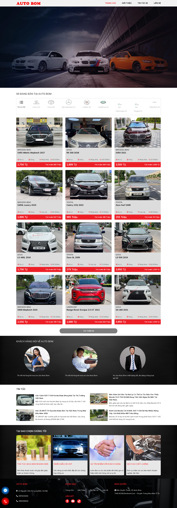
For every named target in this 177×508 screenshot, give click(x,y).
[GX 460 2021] (138, 290)
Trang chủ (69, 490)
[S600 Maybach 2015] (39, 290)
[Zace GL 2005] (88, 237)
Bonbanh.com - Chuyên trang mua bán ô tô (142, 493)
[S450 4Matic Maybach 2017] (39, 133)
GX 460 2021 (122, 309)
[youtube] (73, 501)
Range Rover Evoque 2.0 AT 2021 (83, 309)
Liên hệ (105, 490)
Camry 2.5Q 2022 (75, 205)
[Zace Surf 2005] (138, 185)
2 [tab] (89, 84)
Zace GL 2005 (73, 257)
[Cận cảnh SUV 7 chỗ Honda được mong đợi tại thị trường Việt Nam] (25, 400)
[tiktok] (78, 501)
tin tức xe (143, 3)
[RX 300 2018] (88, 133)
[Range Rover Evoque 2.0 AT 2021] (88, 290)
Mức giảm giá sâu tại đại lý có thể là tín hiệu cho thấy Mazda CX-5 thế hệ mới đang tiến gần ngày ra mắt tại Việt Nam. (133, 397)
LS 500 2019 (122, 257)
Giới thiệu (81, 490)
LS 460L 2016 (24, 257)
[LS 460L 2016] (39, 237)
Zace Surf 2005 (123, 205)
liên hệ (157, 3)
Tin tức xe (94, 490)
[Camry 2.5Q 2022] (88, 185)
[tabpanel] (88, 47)
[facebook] (68, 501)
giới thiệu (127, 3)
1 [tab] (87, 84)
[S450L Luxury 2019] (39, 185)
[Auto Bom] (30, 3)
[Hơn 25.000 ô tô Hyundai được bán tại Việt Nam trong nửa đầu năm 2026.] (25, 415)
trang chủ (110, 3)
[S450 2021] (138, 133)
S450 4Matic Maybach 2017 (31, 152)
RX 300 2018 (73, 152)
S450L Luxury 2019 (26, 205)
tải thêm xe (88, 331)
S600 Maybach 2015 (27, 309)
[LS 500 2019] (138, 237)
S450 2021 (121, 152)
